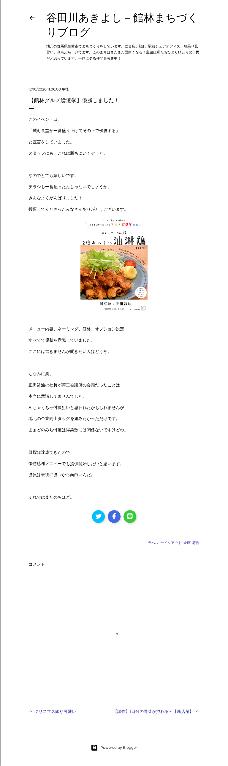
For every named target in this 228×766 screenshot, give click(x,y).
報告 (196, 542)
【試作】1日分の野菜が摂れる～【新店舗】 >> (156, 711)
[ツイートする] (98, 516)
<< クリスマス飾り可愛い (52, 711)
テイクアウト (171, 542)
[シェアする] (114, 516)
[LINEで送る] (130, 516)
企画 (187, 542)
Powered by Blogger (118, 747)
